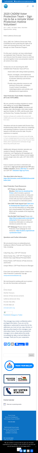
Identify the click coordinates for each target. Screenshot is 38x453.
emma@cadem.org (9, 308)
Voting (14, 29)
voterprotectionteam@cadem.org (12, 275)
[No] (36, 447)
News (19, 27)
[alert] (19, 404)
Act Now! (14, 27)
